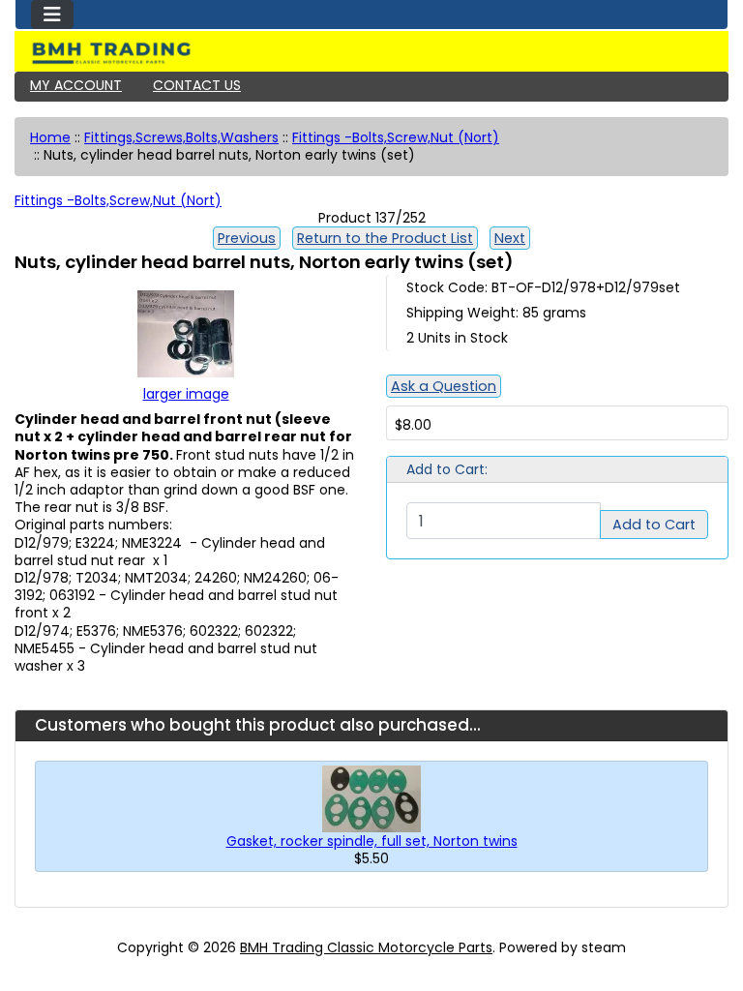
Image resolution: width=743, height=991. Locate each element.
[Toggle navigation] (52, 14)
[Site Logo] (371, 53)
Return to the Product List (385, 238)
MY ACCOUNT (76, 85)
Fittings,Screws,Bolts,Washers (181, 137)
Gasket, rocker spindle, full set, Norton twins (372, 841)
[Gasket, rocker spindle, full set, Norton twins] (371, 797)
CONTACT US (197, 85)
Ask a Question (443, 386)
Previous (247, 238)
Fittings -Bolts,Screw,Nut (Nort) (395, 137)
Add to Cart (654, 524)
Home (50, 137)
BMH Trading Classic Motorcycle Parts (366, 947)
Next (509, 238)
